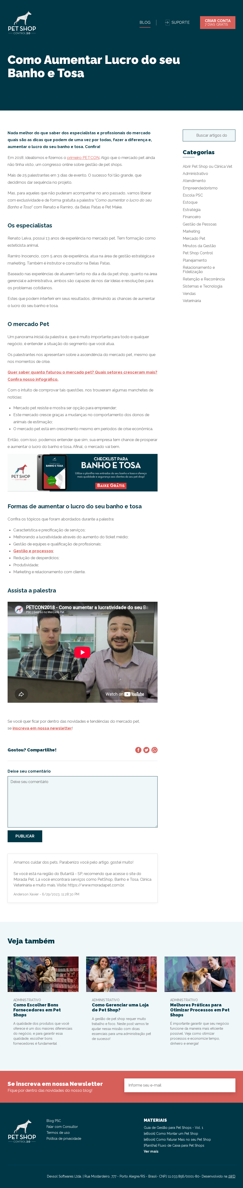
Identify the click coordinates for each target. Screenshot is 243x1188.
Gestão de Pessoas (200, 224)
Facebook (20, 1176)
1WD (231, 1176)
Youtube (28, 1176)
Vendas (189, 293)
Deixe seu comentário (29, 771)
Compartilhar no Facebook (138, 750)
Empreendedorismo (200, 188)
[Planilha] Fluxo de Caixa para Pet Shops (174, 1145)
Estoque (190, 202)
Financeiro (192, 217)
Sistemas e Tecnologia (202, 286)
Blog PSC (54, 1121)
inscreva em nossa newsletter (42, 728)
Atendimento (194, 180)
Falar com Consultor (62, 1127)
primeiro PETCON (83, 157)
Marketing (191, 231)
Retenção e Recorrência (204, 279)
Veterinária (192, 300)
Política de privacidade (64, 1138)
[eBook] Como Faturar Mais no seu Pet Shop (177, 1139)
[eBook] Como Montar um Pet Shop (171, 1133)
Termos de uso (58, 1133)
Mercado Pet (194, 238)
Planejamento (195, 260)
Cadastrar (227, 1085)
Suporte (181, 22)
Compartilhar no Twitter (146, 750)
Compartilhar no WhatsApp (154, 750)
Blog (145, 22)
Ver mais (151, 1151)
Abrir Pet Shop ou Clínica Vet (207, 166)
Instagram (11, 1176)
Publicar (24, 836)
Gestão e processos (33, 550)
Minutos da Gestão (199, 246)
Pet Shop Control (198, 253)
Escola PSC (193, 195)
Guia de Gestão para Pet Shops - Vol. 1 (173, 1128)
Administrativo (195, 173)
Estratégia (192, 209)
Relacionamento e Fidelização (199, 269)
